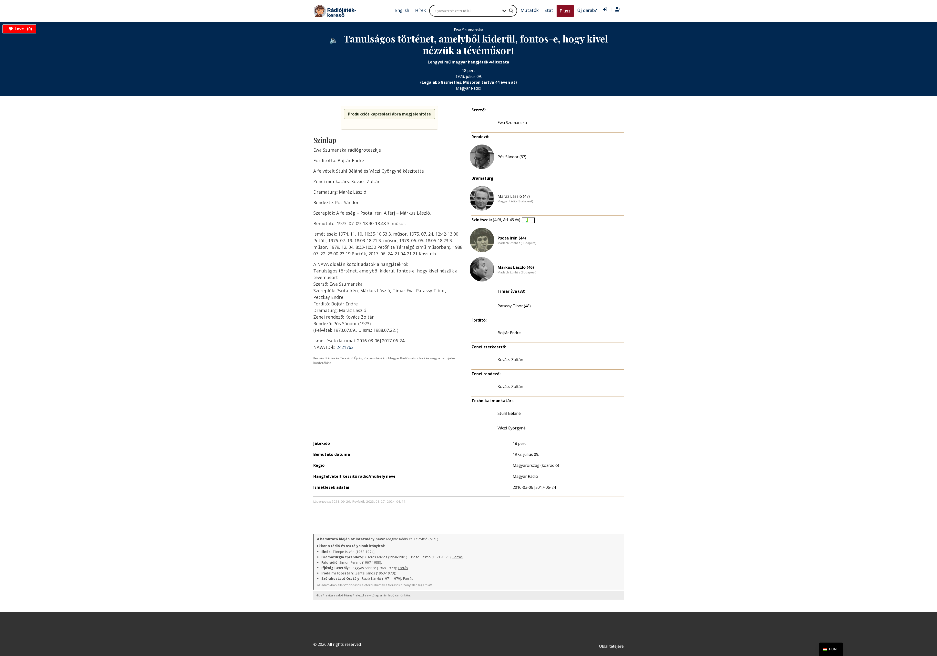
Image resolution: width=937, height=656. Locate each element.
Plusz (565, 10)
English (402, 10)
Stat (548, 10)
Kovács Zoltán (510, 359)
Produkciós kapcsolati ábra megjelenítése (389, 114)
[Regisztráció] (618, 9)
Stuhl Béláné (509, 413)
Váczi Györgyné (512, 428)
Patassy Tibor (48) (514, 306)
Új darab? (587, 10)
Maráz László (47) (514, 196)
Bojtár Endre (509, 332)
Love (23, 28)
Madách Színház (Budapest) (517, 243)
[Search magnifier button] (511, 10)
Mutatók (529, 10)
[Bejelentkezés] (605, 9)
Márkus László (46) (516, 267)
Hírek (420, 10)
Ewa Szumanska (512, 122)
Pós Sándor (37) (512, 156)
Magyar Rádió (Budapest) (515, 201)
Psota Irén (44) (512, 238)
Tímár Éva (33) (511, 291)
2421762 (345, 347)
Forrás (457, 557)
